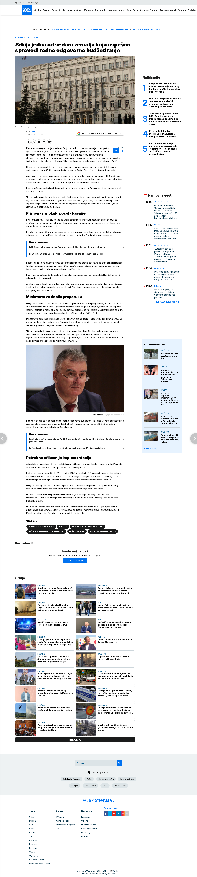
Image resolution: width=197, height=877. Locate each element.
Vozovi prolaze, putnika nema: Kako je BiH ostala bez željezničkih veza (170, 419)
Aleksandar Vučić (106, 779)
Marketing (85, 832)
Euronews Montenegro (65, 29)
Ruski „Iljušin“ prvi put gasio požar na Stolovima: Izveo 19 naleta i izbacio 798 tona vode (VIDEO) (115, 591)
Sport (79, 10)
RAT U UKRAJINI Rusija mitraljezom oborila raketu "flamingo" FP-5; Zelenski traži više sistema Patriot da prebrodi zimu (164, 148)
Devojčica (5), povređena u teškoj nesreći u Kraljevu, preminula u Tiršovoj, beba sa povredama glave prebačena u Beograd (115, 693)
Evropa (46, 10)
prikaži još (75, 740)
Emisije (192, 10)
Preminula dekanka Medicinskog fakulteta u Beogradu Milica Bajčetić (162, 134)
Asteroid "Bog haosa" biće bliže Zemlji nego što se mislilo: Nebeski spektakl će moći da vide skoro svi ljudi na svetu (165, 119)
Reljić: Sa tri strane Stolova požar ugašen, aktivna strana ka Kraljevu (54, 709)
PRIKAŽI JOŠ (150, 449)
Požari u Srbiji (120, 785)
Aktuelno (102, 586)
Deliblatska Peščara (71, 779)
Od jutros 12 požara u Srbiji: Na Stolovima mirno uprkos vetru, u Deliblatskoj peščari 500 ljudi (53, 659)
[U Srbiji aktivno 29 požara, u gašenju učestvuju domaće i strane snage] (86, 728)
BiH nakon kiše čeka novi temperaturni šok (170, 355)
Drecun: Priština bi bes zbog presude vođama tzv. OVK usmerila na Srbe (55, 693)
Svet (54, 10)
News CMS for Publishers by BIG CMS (98, 873)
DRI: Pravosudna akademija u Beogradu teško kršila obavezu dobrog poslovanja (67, 247)
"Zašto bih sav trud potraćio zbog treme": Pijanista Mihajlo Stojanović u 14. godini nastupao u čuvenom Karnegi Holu (165, 255)
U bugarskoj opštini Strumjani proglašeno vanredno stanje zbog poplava (164, 293)
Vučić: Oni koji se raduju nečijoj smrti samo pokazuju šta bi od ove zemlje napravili (115, 608)
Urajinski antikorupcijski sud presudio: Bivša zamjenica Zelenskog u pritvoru (170, 376)
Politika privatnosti (89, 828)
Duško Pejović (77, 531)
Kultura (71, 10)
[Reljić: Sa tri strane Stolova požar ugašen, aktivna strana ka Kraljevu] (25, 711)
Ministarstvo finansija (103, 531)
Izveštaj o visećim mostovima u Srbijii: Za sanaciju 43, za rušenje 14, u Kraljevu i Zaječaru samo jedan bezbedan (74, 440)
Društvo (41, 586)
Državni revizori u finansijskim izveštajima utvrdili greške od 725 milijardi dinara (67, 448)
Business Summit (148, 10)
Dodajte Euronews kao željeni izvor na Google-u (101, 133)
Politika (37, 37)
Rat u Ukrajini (119, 29)
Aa (116, 151)
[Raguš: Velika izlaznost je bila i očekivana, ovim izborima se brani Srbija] (3, 438)
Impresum (85, 817)
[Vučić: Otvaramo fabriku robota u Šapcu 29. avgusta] (86, 642)
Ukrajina (74, 785)
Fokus (157, 225)
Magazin (88, 10)
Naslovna (19, 37)
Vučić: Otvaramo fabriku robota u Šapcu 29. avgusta (115, 640)
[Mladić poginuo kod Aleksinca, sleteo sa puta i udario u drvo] (25, 625)
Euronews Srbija (127, 779)
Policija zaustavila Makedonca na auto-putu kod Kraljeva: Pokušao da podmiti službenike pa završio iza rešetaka (114, 710)
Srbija (37, 10)
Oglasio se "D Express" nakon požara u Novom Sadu (113, 657)
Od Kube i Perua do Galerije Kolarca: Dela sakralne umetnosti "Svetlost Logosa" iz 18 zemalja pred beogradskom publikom (165, 212)
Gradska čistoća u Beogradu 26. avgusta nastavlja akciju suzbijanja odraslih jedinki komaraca (115, 676)
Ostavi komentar (75, 560)
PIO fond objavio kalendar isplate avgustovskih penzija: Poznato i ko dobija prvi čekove (166, 276)
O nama (84, 821)
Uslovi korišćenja (88, 825)
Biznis (61, 10)
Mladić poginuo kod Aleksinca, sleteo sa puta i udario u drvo (53, 623)
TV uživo (60, 817)
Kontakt (84, 836)
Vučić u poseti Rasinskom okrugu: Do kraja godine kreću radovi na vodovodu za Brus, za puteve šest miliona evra (54, 676)
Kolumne (112, 10)
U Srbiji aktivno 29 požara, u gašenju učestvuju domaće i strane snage (115, 727)
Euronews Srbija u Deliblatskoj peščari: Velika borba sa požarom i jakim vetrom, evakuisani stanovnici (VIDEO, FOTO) (55, 608)
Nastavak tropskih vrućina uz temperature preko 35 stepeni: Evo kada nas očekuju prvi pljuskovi (165, 102)
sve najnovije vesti (166, 302)
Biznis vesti (159, 268)
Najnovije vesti (62, 821)
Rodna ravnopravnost (41, 526)
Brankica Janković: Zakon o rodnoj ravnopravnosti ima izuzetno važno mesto (66, 254)
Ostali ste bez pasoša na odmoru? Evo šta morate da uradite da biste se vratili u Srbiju (55, 591)
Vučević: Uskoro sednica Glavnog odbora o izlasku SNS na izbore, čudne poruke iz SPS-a (115, 625)
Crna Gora (132, 10)
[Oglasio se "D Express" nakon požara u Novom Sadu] (86, 659)
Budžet (63, 526)
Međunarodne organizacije (87, 526)
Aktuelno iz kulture (163, 202)
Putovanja (100, 10)
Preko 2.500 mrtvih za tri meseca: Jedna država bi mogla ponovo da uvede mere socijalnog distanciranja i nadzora (166, 233)
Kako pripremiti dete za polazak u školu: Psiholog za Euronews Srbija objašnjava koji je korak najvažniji (55, 642)
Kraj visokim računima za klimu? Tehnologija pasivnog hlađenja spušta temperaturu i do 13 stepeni (165, 87)
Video (122, 10)
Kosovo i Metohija (95, 29)
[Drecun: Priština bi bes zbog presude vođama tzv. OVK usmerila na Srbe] (25, 694)
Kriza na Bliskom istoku (147, 29)
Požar (89, 779)
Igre (58, 828)
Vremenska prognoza (65, 825)
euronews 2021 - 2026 (98, 871)
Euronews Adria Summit (173, 10)
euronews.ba (154, 344)
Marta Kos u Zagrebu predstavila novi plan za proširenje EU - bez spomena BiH (169, 399)
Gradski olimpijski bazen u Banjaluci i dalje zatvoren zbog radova (170, 438)
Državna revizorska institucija (46, 531)
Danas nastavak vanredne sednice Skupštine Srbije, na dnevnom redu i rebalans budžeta (55, 727)
